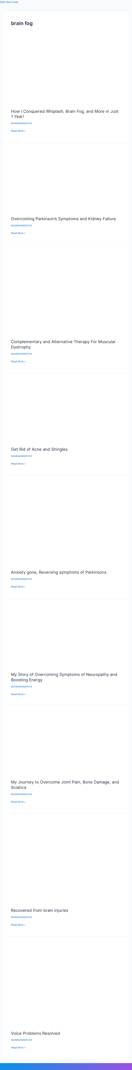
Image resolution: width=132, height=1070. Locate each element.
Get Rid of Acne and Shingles (39, 449)
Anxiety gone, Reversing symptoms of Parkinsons (58, 572)
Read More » (18, 130)
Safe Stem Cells (9, 2)
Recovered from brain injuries (39, 910)
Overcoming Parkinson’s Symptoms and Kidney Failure (63, 218)
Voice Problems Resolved (35, 1033)
